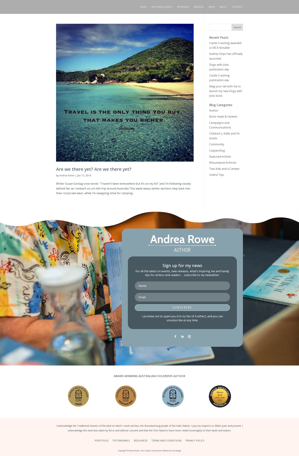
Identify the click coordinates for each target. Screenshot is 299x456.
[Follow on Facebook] (175, 336)
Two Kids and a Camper (224, 169)
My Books (183, 7)
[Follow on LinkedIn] (182, 336)
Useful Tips (216, 175)
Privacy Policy (194, 440)
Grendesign (176, 450)
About (224, 7)
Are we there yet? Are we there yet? (93, 169)
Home (143, 7)
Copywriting (217, 150)
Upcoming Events (162, 7)
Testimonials (121, 440)
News (212, 7)
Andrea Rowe (66, 175)
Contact (237, 7)
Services (198, 7)
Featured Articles (220, 156)
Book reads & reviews (223, 116)
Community (216, 144)
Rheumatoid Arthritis (222, 163)
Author (213, 110)
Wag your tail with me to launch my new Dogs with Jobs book (225, 91)
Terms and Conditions (166, 440)
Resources (141, 440)
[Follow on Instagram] (189, 336)
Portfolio (101, 440)
